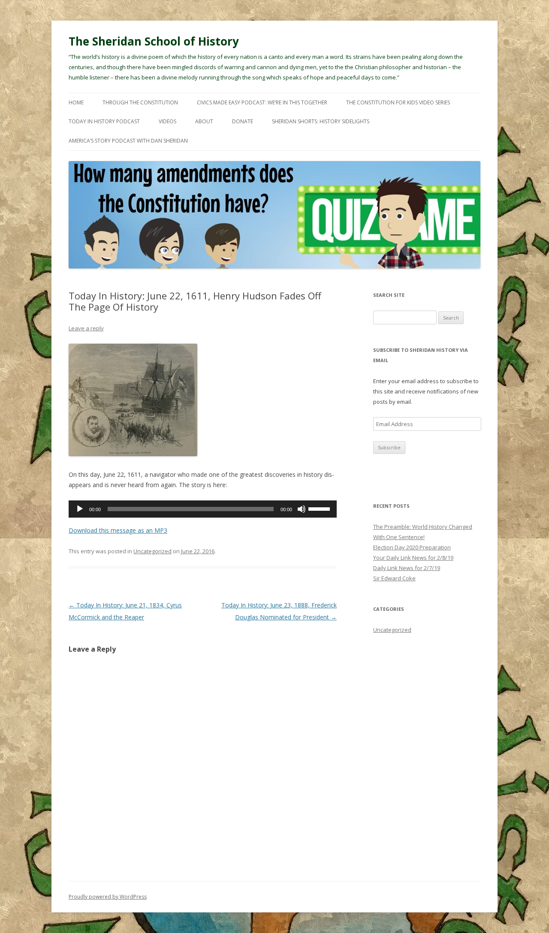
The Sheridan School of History (154, 41)
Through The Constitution (140, 102)
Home (76, 102)
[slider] (320, 508)
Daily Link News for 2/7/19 (406, 568)
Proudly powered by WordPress (108, 896)
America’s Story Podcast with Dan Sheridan (128, 140)
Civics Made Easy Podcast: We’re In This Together (262, 102)
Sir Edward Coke (394, 578)
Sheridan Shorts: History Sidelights (320, 121)
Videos (167, 121)
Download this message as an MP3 (118, 530)
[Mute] (301, 509)
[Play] (79, 509)
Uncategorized (152, 551)
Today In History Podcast (104, 121)
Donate (242, 121)
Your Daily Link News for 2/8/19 (413, 557)
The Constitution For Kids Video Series (398, 102)
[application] (203, 509)
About (204, 121)
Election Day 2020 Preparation (412, 547)
